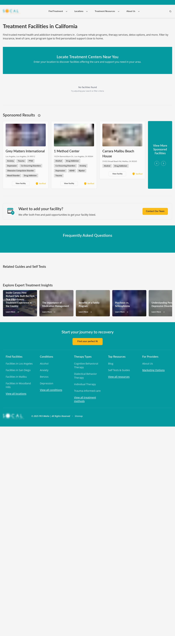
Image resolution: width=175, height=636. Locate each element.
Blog (110, 363)
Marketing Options (153, 370)
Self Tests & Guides (119, 370)
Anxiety (44, 370)
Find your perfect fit (87, 341)
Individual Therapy (85, 384)
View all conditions (51, 390)
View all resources (119, 376)
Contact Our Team (155, 211)
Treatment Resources (105, 11)
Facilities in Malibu (16, 376)
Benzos (44, 376)
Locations (78, 11)
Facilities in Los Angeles (19, 363)
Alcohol (44, 363)
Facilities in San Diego (18, 370)
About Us (130, 11)
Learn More (10, 312)
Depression (46, 383)
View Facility (21, 183)
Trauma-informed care (87, 390)
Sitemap (79, 416)
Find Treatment (56, 11)
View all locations (16, 393)
